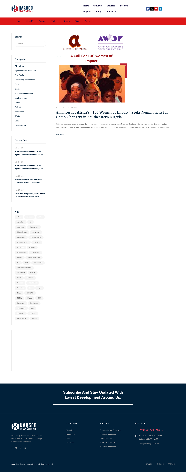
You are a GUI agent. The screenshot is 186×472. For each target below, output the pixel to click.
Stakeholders (34, 303)
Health (19, 278)
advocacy (30, 217)
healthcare (30, 278)
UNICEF (32, 313)
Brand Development (108, 434)
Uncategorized (20, 125)
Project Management (108, 442)
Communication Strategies (110, 430)
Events (17, 84)
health (17, 89)
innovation (20, 288)
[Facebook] (148, 9)
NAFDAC (30, 293)
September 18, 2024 (70, 108)
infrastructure (33, 283)
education (32, 247)
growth (32, 273)
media (19, 293)
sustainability (21, 308)
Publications (19, 112)
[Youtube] (156, 9)
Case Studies (20, 75)
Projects (124, 6)
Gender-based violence (24, 268)
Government (21, 273)
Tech (17, 121)
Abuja (19, 217)
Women (34, 318)
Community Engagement (25, 80)
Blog (98, 12)
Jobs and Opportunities (24, 93)
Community (35, 232)
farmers (19, 257)
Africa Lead (19, 66)
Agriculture (20, 222)
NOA (39, 298)
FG (18, 262)
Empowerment (21, 252)
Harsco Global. (31, 464)
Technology (20, 313)
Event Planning (106, 438)
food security (38, 262)
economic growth (22, 242)
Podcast (18, 107)
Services (111, 6)
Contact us (111, 12)
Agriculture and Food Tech (25, 70)
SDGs (17, 116)
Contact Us (70, 434)
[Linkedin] (160, 9)
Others (17, 102)
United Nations (21, 318)
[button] (98, 6)
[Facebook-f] (12, 448)
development (21, 237)
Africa (40, 217)
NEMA (19, 298)
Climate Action (33, 227)
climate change (22, 232)
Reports (87, 12)
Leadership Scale (21, 98)
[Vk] (25, 448)
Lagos (40, 288)
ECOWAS (20, 247)
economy (37, 242)
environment (35, 252)
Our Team (70, 442)
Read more (60, 134)
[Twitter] (16, 448)
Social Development (108, 446)
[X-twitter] (152, 9)
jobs (30, 288)
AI (30, 222)
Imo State (20, 283)
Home (86, 6)
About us (97, 6)
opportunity (21, 303)
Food (26, 262)
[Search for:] (28, 44)
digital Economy (36, 237)
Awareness (20, 227)
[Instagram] (20, 448)
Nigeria (29, 298)
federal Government (34, 257)
